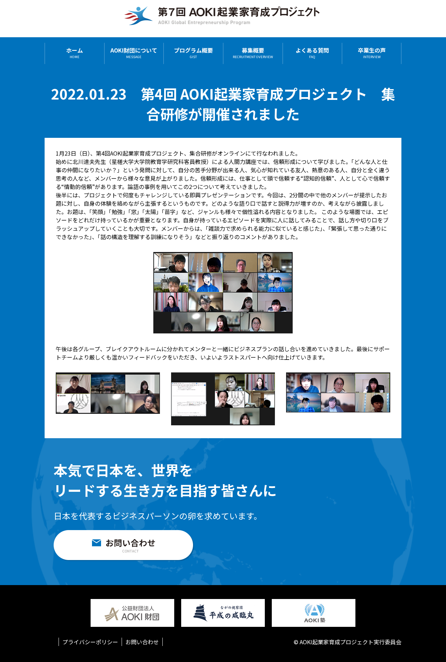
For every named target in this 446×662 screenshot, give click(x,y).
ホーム (74, 53)
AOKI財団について (133, 53)
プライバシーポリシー (90, 642)
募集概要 (253, 53)
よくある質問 (312, 53)
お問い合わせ (142, 642)
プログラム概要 (193, 53)
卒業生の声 (372, 53)
